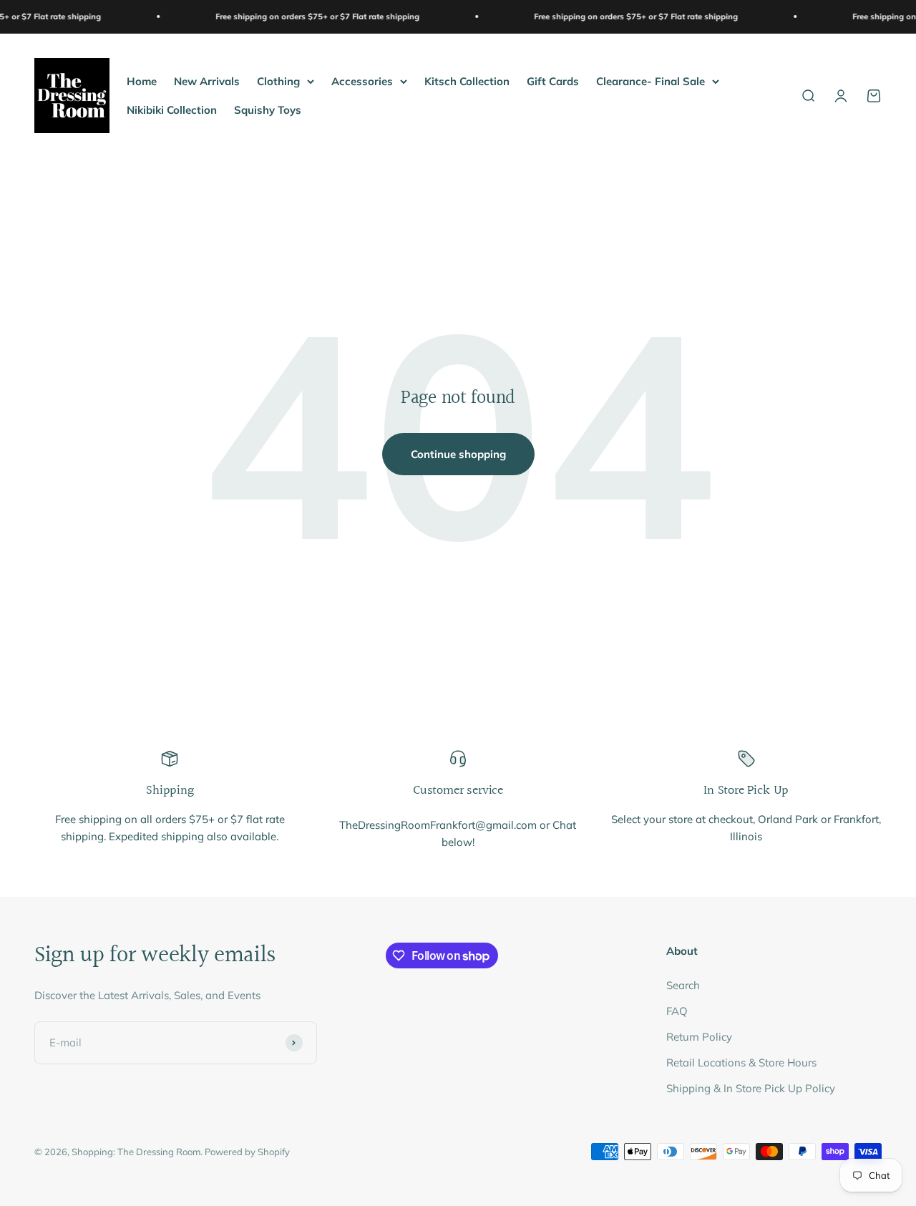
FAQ (677, 1011)
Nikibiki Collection (172, 109)
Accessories (362, 80)
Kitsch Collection (467, 80)
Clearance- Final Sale (650, 80)
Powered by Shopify (247, 1151)
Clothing (278, 80)
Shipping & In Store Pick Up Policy (750, 1088)
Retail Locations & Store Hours (741, 1062)
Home (142, 80)
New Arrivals (207, 80)
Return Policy (699, 1037)
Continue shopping (458, 454)
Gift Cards (553, 80)
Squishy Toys (267, 109)
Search (683, 985)
